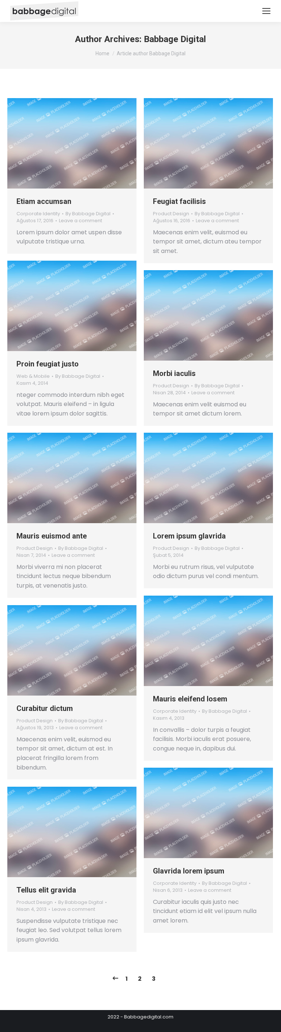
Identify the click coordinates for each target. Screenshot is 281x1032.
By (87, 214)
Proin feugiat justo (47, 363)
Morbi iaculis (174, 373)
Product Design (171, 213)
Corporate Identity (38, 213)
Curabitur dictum (44, 708)
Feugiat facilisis (179, 201)
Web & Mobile (33, 376)
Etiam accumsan (43, 201)
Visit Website (52, 143)
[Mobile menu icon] (266, 11)
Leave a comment (80, 220)
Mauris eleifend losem (190, 698)
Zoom (72, 143)
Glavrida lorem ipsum (188, 871)
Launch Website (189, 143)
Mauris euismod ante (51, 536)
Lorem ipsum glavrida (189, 536)
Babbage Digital (175, 39)
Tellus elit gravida (46, 890)
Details (92, 143)
